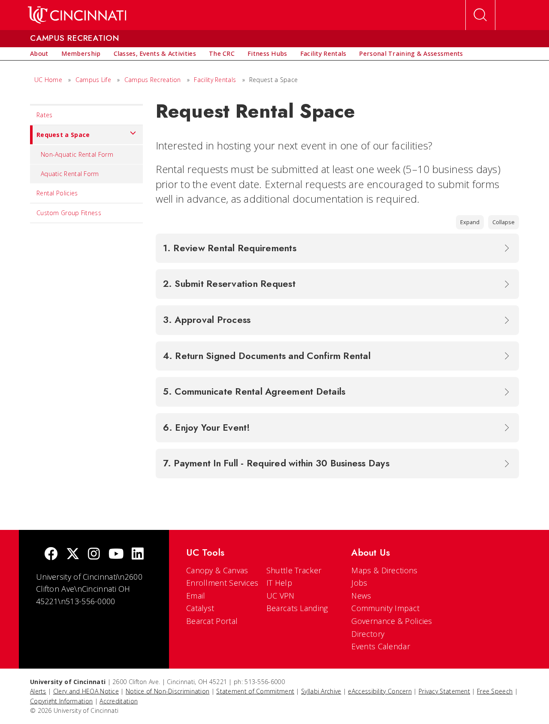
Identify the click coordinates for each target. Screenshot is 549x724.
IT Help (279, 583)
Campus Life (93, 80)
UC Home (48, 80)
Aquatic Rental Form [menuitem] (70, 174)
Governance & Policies (391, 621)
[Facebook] (51, 554)
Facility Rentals (215, 80)
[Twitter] (73, 554)
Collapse (503, 222)
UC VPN (280, 595)
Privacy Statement (444, 691)
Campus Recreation (152, 80)
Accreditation (119, 701)
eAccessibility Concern (380, 691)
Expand (470, 222)
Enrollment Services (222, 583)
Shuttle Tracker (294, 570)
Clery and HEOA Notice (86, 691)
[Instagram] (94, 554)
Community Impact (385, 608)
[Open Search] (480, 15)
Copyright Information (61, 701)
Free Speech (495, 691)
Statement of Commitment (255, 691)
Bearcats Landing (297, 608)
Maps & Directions (384, 570)
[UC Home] (77, 15)
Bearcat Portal (212, 621)
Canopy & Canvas (217, 570)
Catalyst (200, 608)
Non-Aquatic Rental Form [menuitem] (77, 154)
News (361, 595)
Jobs (359, 583)
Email (195, 595)
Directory (367, 634)
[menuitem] (39, 53)
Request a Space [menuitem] (63, 135)
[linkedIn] (138, 554)
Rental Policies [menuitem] (57, 193)
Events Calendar (380, 646)
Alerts (38, 691)
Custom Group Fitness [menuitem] (68, 213)
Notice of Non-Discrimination (167, 691)
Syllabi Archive (321, 691)
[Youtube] (116, 554)
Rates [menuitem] (44, 115)
